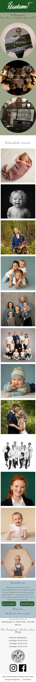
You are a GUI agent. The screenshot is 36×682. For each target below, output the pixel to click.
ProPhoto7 (27, 679)
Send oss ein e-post (18, 613)
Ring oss (18, 608)
